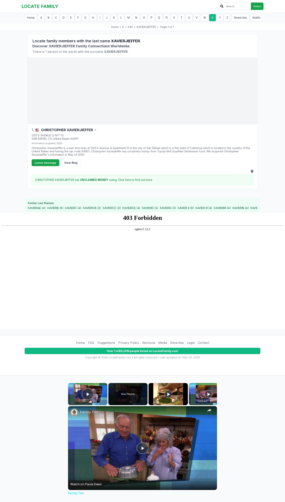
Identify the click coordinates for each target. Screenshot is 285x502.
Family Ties (89, 412)
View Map (71, 162)
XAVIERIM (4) (222, 208)
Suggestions (106, 343)
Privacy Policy (128, 343)
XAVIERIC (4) (73, 208)
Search (257, 6)
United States (61, 138)
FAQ (91, 343)
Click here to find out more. (135, 179)
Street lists (240, 17)
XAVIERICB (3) (92, 208)
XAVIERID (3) (150, 208)
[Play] (168, 394)
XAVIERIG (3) (168, 208)
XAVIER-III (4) (203, 208)
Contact (203, 343)
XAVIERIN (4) (240, 208)
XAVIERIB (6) (55, 208)
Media (162, 343)
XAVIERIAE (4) (37, 208)
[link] (74, 412)
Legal (191, 343)
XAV (130, 27)
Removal (148, 343)
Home (31, 17)
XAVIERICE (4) (131, 208)
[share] (209, 410)
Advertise (177, 343)
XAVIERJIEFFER (146, 27)
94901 (74, 138)
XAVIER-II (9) (186, 208)
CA (50, 138)
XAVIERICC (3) (112, 208)
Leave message (45, 162)
